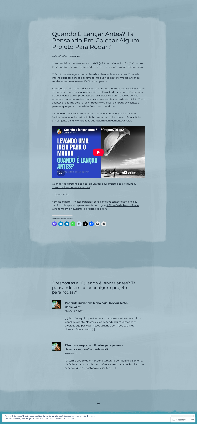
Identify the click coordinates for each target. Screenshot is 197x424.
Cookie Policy (67, 419)
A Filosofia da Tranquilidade (123, 205)
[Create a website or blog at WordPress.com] (98, 404)
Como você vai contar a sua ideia (71, 187)
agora (103, 208)
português (74, 56)
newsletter (77, 208)
